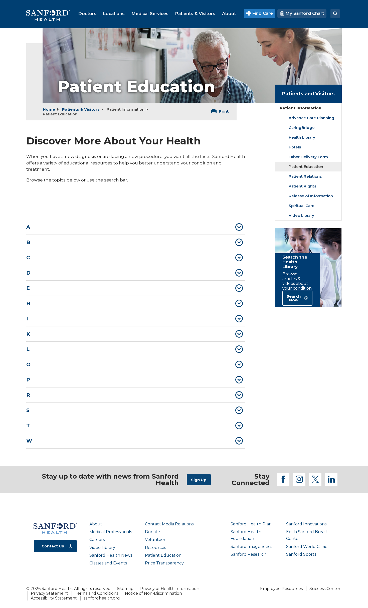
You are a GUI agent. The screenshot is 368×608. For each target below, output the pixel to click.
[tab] (135, 227)
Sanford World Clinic (306, 546)
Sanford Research (248, 554)
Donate (152, 531)
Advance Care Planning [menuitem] (311, 117)
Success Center (324, 588)
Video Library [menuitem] (301, 215)
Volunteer (155, 539)
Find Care (262, 13)
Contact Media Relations (169, 524)
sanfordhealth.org (102, 598)
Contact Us (53, 546)
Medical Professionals (110, 531)
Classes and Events (108, 563)
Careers (97, 539)
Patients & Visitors (81, 109)
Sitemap (125, 588)
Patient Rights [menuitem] (302, 186)
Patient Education (163, 555)
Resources (155, 547)
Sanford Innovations (306, 524)
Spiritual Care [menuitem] (301, 205)
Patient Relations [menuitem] (305, 176)
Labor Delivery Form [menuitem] (308, 156)
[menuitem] (87, 13)
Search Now (294, 298)
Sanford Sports (301, 554)
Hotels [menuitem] (295, 147)
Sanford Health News (110, 555)
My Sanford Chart (304, 13)
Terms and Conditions (96, 593)
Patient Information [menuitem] (300, 108)
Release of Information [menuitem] (311, 195)
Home (49, 109)
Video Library (102, 547)
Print (224, 111)
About (95, 524)
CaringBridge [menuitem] (302, 127)
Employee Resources (281, 588)
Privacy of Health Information (169, 588)
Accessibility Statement (54, 598)
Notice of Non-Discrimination (153, 593)
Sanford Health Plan (251, 524)
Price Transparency (164, 563)
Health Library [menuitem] (302, 137)
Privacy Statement (49, 593)
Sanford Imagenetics (251, 546)
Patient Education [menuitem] (306, 166)
